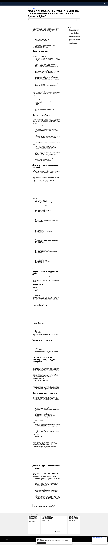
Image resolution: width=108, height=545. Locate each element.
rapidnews (30, 521)
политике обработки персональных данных (43, 541)
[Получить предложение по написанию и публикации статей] (99, 540)
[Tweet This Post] (75, 20)
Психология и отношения (55, 3)
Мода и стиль (64, 3)
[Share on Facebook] (74, 20)
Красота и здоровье (44, 3)
